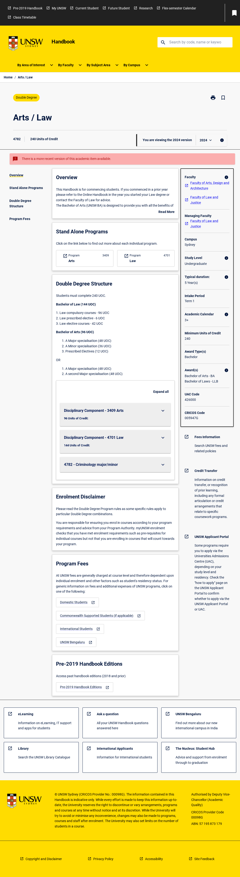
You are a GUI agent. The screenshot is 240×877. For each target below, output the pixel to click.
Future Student (119, 8)
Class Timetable (24, 17)
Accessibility (154, 859)
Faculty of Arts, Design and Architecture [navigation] (209, 185)
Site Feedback (204, 859)
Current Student (87, 8)
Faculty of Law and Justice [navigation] (204, 200)
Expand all (161, 392)
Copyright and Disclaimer (44, 859)
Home (8, 77)
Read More (166, 212)
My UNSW (59, 8)
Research (146, 8)
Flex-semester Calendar (179, 8)
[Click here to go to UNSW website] (26, 44)
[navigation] (77, 602)
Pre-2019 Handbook (27, 8)
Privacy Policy (103, 859)
